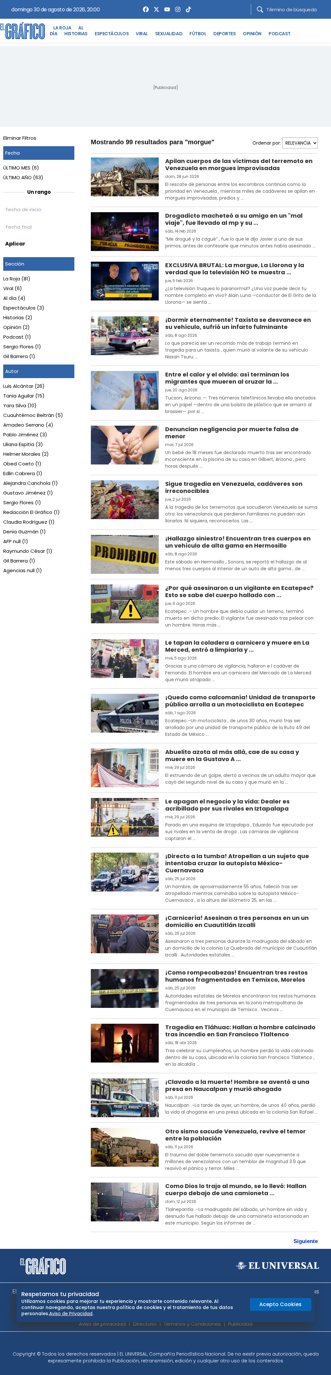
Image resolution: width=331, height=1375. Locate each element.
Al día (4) (14, 298)
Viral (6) (12, 288)
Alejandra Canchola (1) (30, 483)
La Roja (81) (16, 278)
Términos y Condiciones (192, 1323)
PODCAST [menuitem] (280, 33)
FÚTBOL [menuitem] (197, 33)
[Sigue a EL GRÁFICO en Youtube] (172, 1343)
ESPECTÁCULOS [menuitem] (112, 33)
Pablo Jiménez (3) (25, 434)
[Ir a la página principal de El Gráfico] (22, 30)
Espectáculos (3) (23, 307)
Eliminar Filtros (19, 138)
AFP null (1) (15, 541)
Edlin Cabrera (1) (22, 473)
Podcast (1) (17, 336)
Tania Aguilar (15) (24, 395)
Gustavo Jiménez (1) (28, 492)
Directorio (144, 1323)
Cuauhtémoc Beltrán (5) (33, 415)
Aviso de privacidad (102, 1323)
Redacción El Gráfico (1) (31, 512)
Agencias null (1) (22, 570)
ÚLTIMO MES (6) (21, 167)
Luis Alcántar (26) (24, 386)
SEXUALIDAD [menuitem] (168, 33)
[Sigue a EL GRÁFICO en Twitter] (163, 1343)
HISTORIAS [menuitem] (76, 33)
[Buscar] (260, 9)
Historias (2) (17, 317)
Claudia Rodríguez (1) (29, 521)
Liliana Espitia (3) (23, 444)
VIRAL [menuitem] (142, 33)
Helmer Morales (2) (26, 454)
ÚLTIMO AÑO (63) (23, 177)
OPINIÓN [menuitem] (252, 33)
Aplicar (15, 243)
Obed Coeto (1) (22, 463)
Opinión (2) (16, 327)
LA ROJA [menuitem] (62, 28)
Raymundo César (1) (27, 551)
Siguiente (306, 1241)
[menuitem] (144, 9)
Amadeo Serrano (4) (28, 424)
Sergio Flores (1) (22, 346)
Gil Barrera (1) (19, 356)
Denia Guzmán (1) (24, 531)
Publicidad (240, 1323)
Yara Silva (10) (20, 405)
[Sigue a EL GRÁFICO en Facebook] (158, 1343)
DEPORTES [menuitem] (224, 33)
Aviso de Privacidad (70, 1313)
